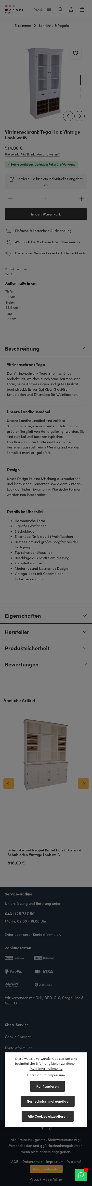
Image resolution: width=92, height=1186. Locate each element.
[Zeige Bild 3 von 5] (80, 96)
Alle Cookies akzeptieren (47, 1116)
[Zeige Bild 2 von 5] (80, 90)
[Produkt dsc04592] (46, 83)
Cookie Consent (18, 1036)
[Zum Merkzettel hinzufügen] (75, 53)
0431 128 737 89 (20, 913)
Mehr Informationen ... (46, 1068)
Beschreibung (22, 348)
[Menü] (49, 9)
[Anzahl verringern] (10, 198)
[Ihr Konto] (71, 9)
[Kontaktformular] (81, 1175)
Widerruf (74, 1161)
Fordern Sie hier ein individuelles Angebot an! (50, 181)
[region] (46, 83)
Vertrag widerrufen (46, 1169)
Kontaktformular (46, 934)
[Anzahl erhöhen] (82, 198)
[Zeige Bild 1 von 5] (80, 80)
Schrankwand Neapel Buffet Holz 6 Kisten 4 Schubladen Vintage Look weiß (44, 852)
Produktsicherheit (27, 648)
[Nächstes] (79, 116)
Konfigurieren (47, 1086)
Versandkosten (20, 1145)
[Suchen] (60, 9)
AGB (14, 1161)
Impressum (54, 1161)
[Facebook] (43, 1128)
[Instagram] (50, 1128)
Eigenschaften (23, 615)
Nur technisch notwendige (47, 1101)
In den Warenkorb (46, 213)
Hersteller (17, 631)
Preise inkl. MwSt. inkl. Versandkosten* (32, 154)
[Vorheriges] (68, 116)
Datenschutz (32, 1161)
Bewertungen (22, 664)
